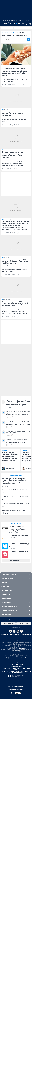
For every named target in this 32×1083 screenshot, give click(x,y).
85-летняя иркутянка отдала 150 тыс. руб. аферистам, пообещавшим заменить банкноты (15, 261)
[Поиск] (23, 24)
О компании (5, 586)
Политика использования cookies (16, 664)
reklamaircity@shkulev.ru (16, 656)
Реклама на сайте (6, 590)
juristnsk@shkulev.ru (16, 650)
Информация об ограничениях (16, 662)
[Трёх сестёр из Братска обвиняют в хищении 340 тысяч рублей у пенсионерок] (16, 98)
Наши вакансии (6, 598)
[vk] (14, 631)
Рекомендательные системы (16, 666)
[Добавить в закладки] (29, 85)
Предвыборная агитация (9, 606)
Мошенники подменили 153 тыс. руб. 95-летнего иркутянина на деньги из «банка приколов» (15, 303)
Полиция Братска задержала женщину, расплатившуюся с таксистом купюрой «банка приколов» (12, 154)
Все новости (4, 20)
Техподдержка (6, 602)
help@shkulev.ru (19, 651)
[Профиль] (30, 24)
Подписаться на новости (9, 574)
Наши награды (5, 594)
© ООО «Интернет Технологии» (16, 689)
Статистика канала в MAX (9, 610)
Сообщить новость (7, 578)
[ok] (21, 631)
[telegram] (10, 631)
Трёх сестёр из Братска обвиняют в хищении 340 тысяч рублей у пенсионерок (15, 113)
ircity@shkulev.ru (22, 648)
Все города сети (6, 614)
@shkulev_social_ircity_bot (20, 657)
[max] (17, 631)
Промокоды (22, 20)
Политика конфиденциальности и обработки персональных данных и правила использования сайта (16, 672)
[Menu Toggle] (2, 24)
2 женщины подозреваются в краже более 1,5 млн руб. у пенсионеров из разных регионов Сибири (15, 223)
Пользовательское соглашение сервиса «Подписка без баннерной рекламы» (16, 669)
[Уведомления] (26, 24)
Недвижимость (13, 20)
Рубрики (4, 582)
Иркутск (4, 32)
